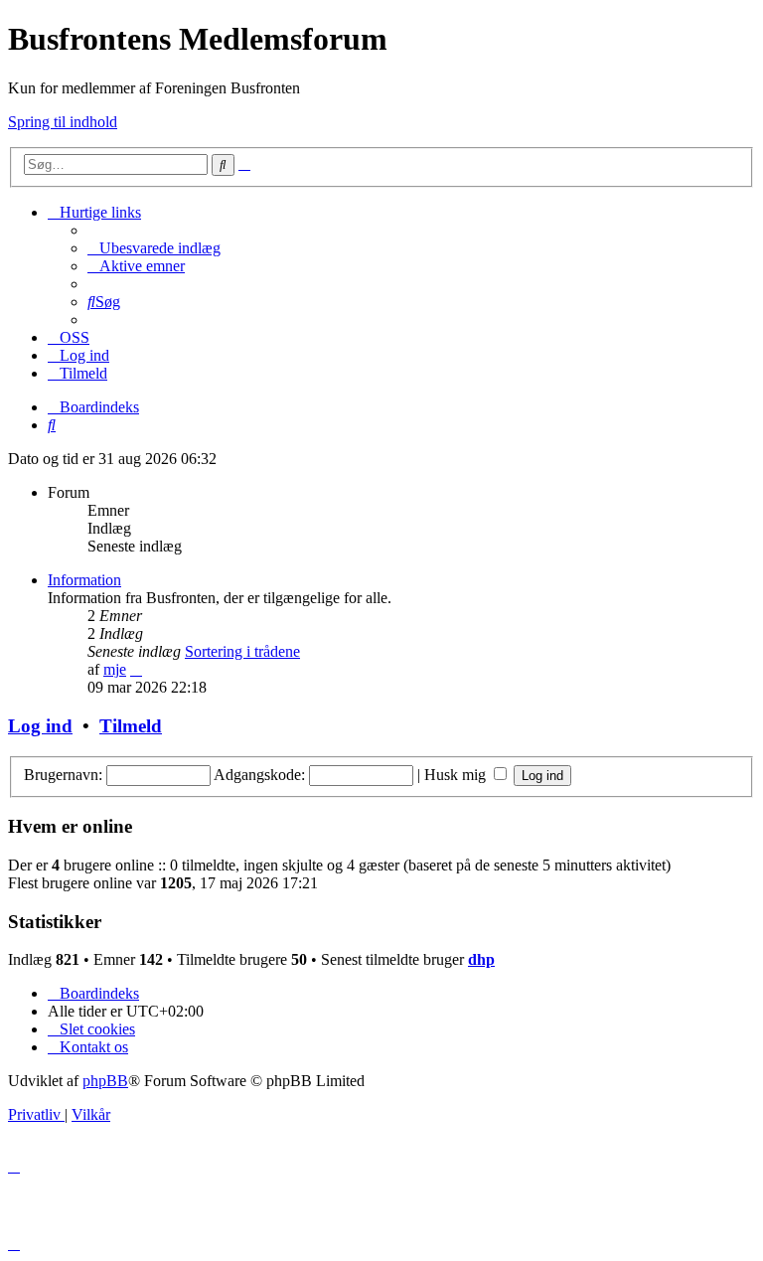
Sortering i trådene (242, 651)
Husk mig (457, 774)
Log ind (40, 725)
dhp (481, 959)
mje (114, 669)
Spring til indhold (62, 121)
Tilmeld (130, 725)
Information (84, 579)
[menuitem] (154, 247)
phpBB (105, 1080)
